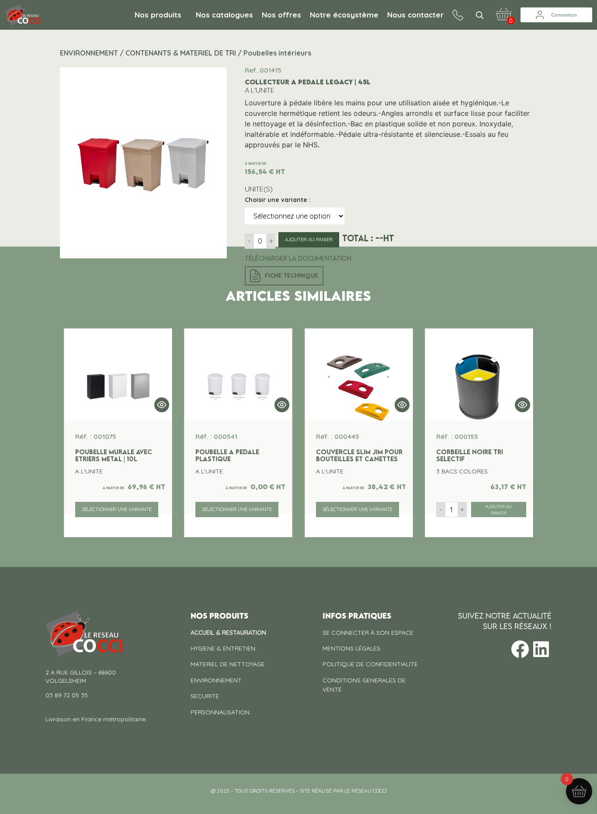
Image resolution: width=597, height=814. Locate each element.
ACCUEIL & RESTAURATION (228, 633)
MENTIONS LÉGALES (351, 648)
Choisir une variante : (278, 200)
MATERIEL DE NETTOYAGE (228, 664)
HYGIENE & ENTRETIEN (223, 648)
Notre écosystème (344, 14)
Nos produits (158, 14)
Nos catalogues (224, 14)
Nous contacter (415, 14)
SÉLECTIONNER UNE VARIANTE (117, 509)
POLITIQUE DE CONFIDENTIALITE (370, 664)
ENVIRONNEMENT (216, 680)
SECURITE (205, 696)
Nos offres (281, 14)
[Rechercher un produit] (479, 14)
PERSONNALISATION (220, 712)
